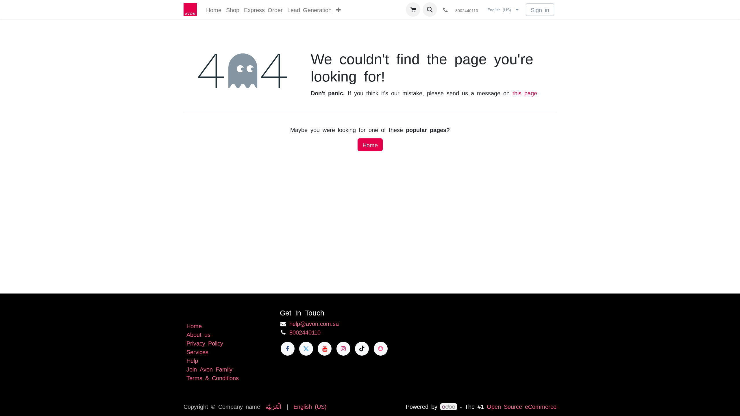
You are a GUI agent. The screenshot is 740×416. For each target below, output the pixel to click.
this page (525, 92)
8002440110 (305, 332)
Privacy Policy (204, 343)
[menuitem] (214, 9)
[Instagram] (343, 349)
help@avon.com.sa (314, 323)
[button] (430, 9)
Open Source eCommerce (521, 406)
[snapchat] (381, 349)
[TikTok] (362, 349)
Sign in (540, 9)
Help (192, 360)
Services (197, 351)
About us (198, 334)
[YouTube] (325, 349)
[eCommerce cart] (413, 9)
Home (370, 144)
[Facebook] (288, 349)
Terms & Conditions (212, 377)
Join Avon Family (209, 369)
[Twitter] (306, 349)
